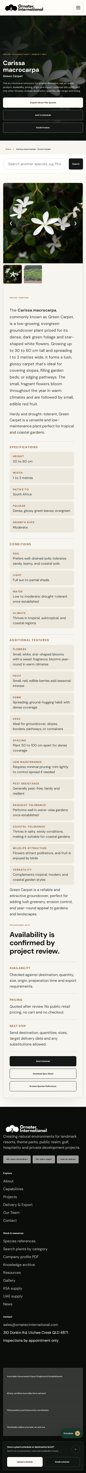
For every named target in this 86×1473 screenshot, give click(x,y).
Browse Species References (43, 1086)
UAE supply (13, 1296)
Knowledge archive (19, 1264)
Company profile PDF (21, 1256)
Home (8, 149)
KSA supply (12, 1288)
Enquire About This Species (43, 102)
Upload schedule (25, 1461)
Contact (10, 1220)
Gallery (9, 1280)
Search (76, 164)
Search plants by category (25, 1248)
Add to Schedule (43, 115)
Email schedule (62, 1461)
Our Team (11, 1212)
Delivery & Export (18, 1204)
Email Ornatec (43, 127)
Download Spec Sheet (43, 1073)
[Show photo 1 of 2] (12, 274)
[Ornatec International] (24, 8)
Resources (12, 1272)
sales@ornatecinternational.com (30, 1324)
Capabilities (13, 1189)
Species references (19, 1241)
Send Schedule (43, 1061)
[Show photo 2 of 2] (32, 274)
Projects (10, 1196)
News (7, 1304)
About (8, 1181)
